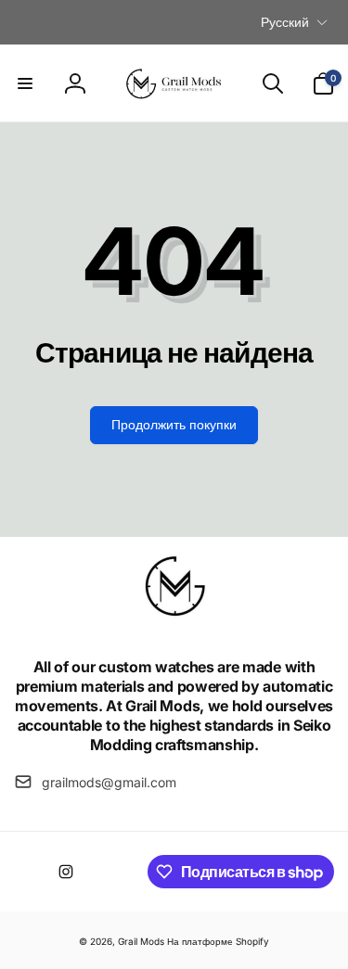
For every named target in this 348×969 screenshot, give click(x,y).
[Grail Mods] (174, 617)
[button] (25, 83)
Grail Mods (141, 941)
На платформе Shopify (218, 941)
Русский (285, 22)
